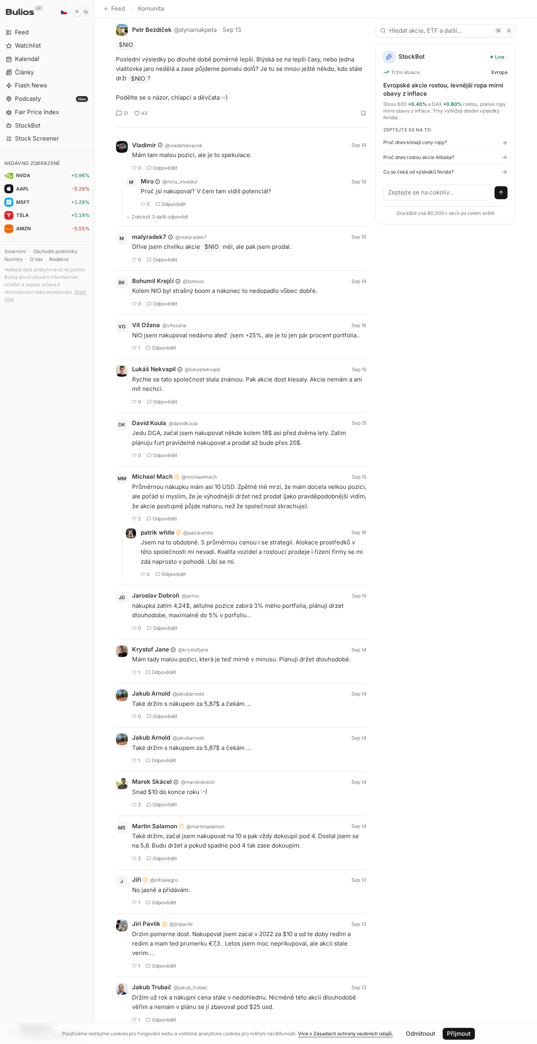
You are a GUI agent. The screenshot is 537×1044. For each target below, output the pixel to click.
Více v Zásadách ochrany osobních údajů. (345, 1034)
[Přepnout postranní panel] (94, 522)
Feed (118, 8)
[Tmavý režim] (81, 12)
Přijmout (459, 1033)
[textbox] (437, 192)
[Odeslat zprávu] (501, 193)
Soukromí (15, 251)
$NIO (126, 44)
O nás (36, 259)
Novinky (13, 259)
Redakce (59, 259)
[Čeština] (64, 12)
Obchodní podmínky (55, 251)
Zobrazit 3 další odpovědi (160, 217)
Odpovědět (165, 168)
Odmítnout (420, 1033)
